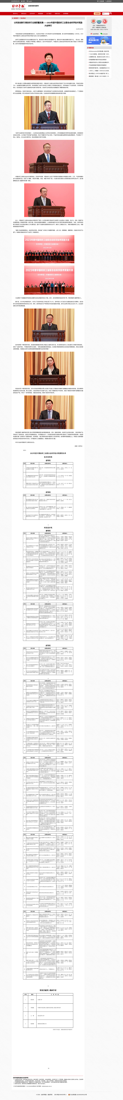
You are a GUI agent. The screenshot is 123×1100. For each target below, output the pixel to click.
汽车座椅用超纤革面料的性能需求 (97, 65)
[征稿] (99, 44)
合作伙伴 (32, 13)
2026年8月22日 (15, 1)
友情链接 (65, 13)
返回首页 (16, 18)
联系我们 (109, 1)
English (30, 1)
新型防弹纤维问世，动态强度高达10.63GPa (100, 68)
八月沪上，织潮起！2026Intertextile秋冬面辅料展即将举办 (104, 70)
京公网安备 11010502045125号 (78, 1094)
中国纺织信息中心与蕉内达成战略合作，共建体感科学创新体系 (105, 62)
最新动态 (91, 47)
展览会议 (23, 13)
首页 (24, 1)
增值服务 (40, 13)
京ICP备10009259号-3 (60, 1094)
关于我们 (48, 13)
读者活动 (57, 13)
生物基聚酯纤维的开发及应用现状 (97, 59)
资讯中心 (15, 13)
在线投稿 (101, 1)
